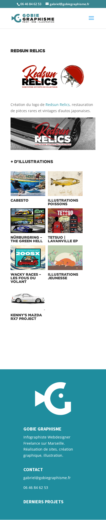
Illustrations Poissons (63, 202)
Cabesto (20, 200)
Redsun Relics (58, 104)
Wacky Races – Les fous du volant (26, 277)
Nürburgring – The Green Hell (27, 239)
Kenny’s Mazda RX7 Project (26, 316)
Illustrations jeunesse (63, 276)
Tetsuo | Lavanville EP (63, 239)
